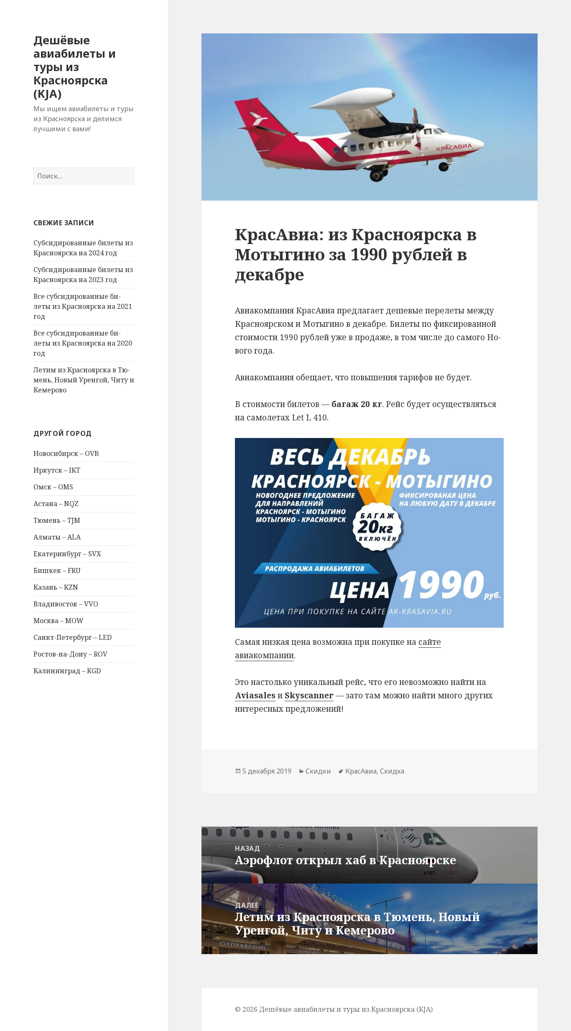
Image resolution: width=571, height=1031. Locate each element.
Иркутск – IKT (56, 470)
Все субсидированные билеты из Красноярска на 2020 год (82, 343)
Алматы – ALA (57, 537)
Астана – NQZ (56, 503)
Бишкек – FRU (57, 570)
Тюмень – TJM (56, 520)
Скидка (392, 771)
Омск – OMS (53, 486)
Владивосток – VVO (65, 603)
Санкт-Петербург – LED (72, 637)
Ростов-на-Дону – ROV (70, 654)
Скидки (318, 771)
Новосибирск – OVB (66, 453)
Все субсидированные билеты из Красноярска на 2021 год (82, 306)
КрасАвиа (361, 771)
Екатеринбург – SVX (67, 553)
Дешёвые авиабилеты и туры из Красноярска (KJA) (74, 66)
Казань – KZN (55, 587)
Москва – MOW (58, 620)
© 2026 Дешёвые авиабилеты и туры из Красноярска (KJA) (334, 1009)
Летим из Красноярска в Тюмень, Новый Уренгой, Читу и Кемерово (83, 380)
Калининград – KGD (67, 670)
